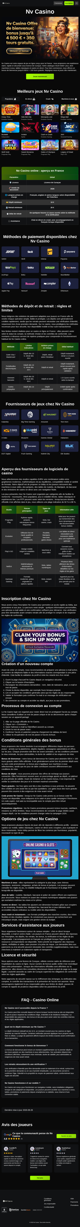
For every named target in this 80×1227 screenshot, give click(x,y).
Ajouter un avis (66, 1136)
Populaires (9, 99)
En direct (28, 99)
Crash (48, 99)
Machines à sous (68, 99)
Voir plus (40, 1178)
